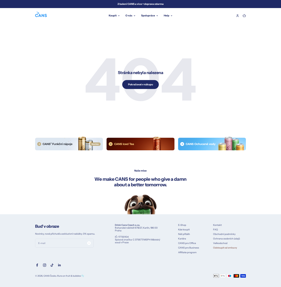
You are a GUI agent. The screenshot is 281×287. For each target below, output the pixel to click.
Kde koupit (184, 229)
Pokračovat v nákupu (140, 84)
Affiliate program (187, 252)
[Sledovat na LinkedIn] (59, 265)
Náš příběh (184, 234)
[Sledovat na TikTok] (52, 265)
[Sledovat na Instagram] (45, 265)
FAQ (215, 229)
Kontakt (217, 225)
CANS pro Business (188, 247)
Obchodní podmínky (224, 234)
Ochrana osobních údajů (226, 238)
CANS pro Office (187, 243)
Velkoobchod (220, 243)
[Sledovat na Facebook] (37, 265)
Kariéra (182, 238)
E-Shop (182, 225)
